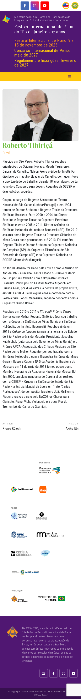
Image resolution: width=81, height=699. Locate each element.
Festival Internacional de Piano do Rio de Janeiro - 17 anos (44, 29)
